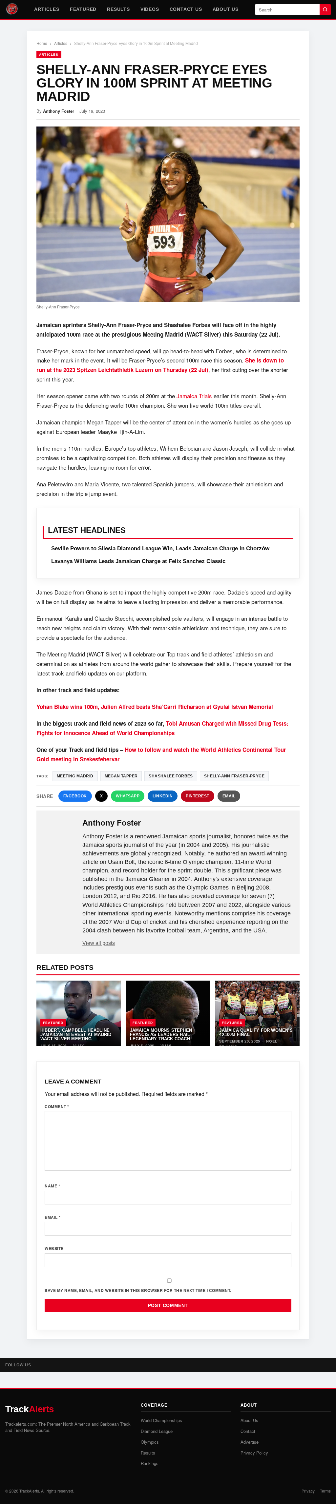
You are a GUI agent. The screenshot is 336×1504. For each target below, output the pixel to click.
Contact (248, 1431)
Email (229, 796)
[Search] (325, 9)
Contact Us (186, 9)
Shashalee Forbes (171, 776)
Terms (325, 1491)
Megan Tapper (121, 776)
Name (52, 1186)
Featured (83, 9)
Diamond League (157, 1431)
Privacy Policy (254, 1453)
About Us (226, 9)
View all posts (98, 943)
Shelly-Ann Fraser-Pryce (234, 776)
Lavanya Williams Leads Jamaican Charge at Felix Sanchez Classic (138, 561)
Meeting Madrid (75, 776)
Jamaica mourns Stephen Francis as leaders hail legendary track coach (161, 1035)
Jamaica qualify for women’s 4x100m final (255, 1032)
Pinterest (197, 796)
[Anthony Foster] (60, 833)
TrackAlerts (29, 1491)
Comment (57, 1106)
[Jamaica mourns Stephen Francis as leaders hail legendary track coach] (168, 1013)
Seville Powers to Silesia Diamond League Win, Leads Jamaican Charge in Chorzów (160, 548)
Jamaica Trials (194, 396)
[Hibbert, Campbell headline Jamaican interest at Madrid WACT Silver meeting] (78, 1013)
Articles (46, 9)
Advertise (250, 1442)
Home (41, 43)
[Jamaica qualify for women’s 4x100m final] (257, 1013)
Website (54, 1248)
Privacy (308, 1491)
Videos (149, 9)
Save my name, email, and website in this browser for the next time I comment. (138, 1290)
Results (118, 9)
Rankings (149, 1463)
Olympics (150, 1442)
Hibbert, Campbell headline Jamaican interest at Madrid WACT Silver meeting (75, 1035)
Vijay (78, 1045)
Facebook (75, 796)
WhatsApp (127, 796)
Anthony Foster (58, 111)
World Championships (161, 1420)
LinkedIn (163, 796)
